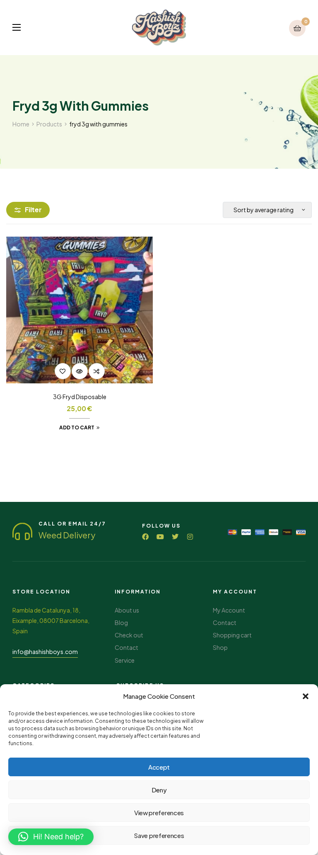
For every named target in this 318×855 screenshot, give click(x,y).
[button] (305, 696)
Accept (159, 767)
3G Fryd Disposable (79, 396)
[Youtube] (160, 536)
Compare (97, 371)
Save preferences (159, 835)
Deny (159, 790)
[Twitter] (175, 536)
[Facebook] (145, 536)
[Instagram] (190, 536)
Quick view (80, 371)
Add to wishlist (63, 371)
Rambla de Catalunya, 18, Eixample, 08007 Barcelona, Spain (50, 620)
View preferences (159, 812)
